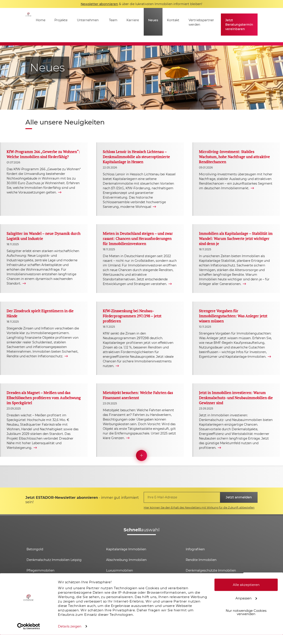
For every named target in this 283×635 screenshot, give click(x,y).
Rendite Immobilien (201, 560)
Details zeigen (69, 626)
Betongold (35, 549)
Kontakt (173, 20)
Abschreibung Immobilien (126, 560)
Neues (153, 20)
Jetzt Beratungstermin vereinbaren (239, 24)
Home (40, 20)
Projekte (60, 20)
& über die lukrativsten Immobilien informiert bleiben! (141, 4)
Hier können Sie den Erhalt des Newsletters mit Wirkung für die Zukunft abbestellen (199, 507)
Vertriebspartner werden (201, 22)
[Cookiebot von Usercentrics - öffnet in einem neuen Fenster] (28, 626)
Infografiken (195, 549)
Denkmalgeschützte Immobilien (211, 570)
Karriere (132, 20)
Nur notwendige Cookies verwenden (246, 612)
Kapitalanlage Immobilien (126, 549)
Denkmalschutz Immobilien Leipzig (54, 560)
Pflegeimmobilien (40, 570)
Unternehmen (88, 20)
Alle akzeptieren (246, 585)
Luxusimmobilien (119, 570)
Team (113, 20)
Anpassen (243, 598)
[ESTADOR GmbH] (28, 25)
